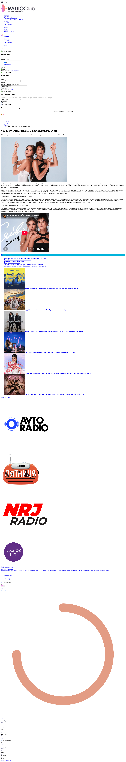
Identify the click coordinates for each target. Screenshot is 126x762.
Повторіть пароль (6, 84)
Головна (6, 121)
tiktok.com (7, 573)
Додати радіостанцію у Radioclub (13, 19)
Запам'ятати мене (11, 63)
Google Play (7, 579)
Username (6, 36)
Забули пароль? (8, 64)
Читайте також (6, 255)
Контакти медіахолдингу (8, 569)
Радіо (2, 566)
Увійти (6, 21)
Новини (6, 15)
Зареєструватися (9, 31)
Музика (6, 16)
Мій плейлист (8, 24)
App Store (7, 578)
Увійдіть (11, 89)
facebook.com (8, 575)
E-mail (2, 81)
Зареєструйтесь (14, 70)
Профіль (6, 22)
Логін (2, 58)
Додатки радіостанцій (10, 18)
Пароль (3, 59)
